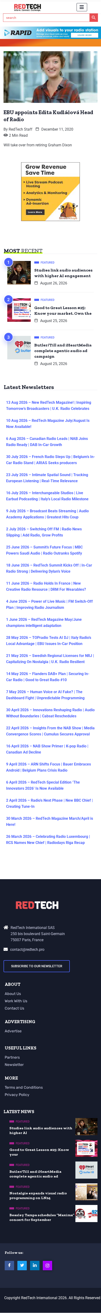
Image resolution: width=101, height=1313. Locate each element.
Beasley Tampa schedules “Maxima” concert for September (41, 1217)
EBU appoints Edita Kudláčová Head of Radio (48, 116)
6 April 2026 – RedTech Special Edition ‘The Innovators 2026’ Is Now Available (43, 785)
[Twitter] (22, 1265)
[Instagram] (47, 1265)
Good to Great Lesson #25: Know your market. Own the (63, 310)
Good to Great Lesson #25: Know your (39, 1152)
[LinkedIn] (34, 1265)
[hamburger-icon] (82, 7)
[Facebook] (9, 1265)
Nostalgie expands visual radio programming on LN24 (38, 1195)
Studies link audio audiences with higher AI (40, 1130)
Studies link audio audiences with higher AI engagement (63, 273)
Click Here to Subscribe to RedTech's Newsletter (50, 43)
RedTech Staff (20, 129)
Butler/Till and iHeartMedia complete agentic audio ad (35, 1173)
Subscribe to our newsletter (36, 966)
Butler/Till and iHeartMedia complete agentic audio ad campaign (63, 350)
